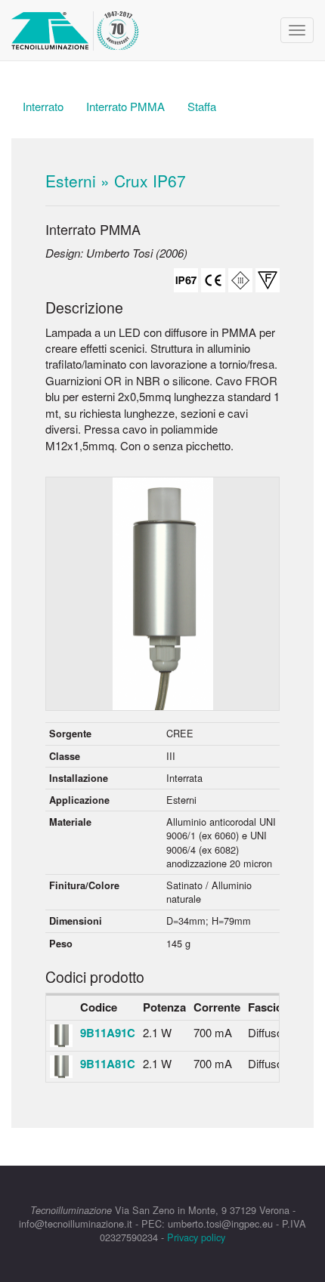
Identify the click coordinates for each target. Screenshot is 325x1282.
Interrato (43, 106)
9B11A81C (107, 1063)
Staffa (201, 106)
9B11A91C (107, 1032)
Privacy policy (196, 1237)
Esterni (70, 180)
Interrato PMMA (125, 106)
